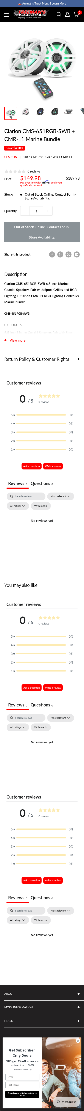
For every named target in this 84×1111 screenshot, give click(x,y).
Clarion (10, 157)
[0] (76, 14)
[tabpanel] (42, 530)
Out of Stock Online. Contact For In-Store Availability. (42, 232)
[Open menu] (6, 15)
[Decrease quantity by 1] (25, 210)
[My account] (67, 14)
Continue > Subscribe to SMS (22, 1094)
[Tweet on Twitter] (68, 254)
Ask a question (31, 466)
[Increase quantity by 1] (47, 210)
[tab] (42, 484)
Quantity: (11, 211)
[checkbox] (41, 506)
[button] (42, 415)
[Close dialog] (78, 1041)
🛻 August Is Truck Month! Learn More (42, 3)
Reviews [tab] (17, 483)
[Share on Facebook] (52, 254)
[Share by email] (77, 254)
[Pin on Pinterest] (60, 254)
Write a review (53, 466)
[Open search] (59, 14)
